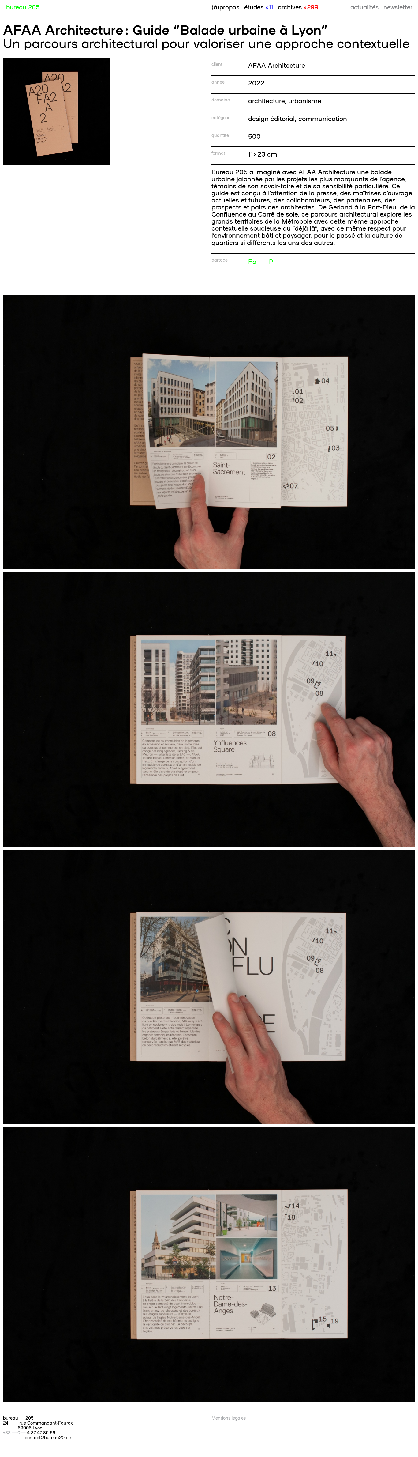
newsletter (397, 6)
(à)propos (225, 6)
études (258, 6)
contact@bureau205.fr (48, 1437)
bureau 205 (22, 6)
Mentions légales (228, 1418)
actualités (364, 6)
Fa (252, 261)
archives (298, 6)
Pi (272, 261)
